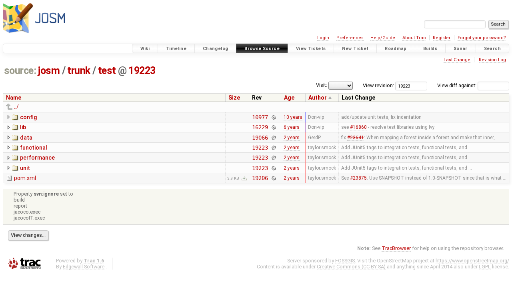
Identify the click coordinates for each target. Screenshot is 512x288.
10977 (260, 117)
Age (289, 97)
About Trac (414, 37)
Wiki (145, 48)
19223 (142, 70)
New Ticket (355, 48)
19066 (260, 137)
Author (317, 97)
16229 (260, 127)
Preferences (350, 37)
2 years (292, 137)
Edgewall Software (83, 267)
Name (13, 97)
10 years (293, 117)
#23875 (358, 178)
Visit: (321, 85)
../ (16, 107)
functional (33, 147)
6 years (292, 127)
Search (492, 48)
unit (25, 168)
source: (20, 70)
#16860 (358, 127)
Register (441, 37)
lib (23, 127)
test (107, 70)
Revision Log (492, 59)
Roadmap (396, 48)
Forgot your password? (482, 37)
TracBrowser (396, 248)
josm (49, 70)
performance (37, 157)
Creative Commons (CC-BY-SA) (351, 267)
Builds (430, 48)
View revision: (378, 85)
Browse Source (262, 48)
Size (234, 97)
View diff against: (457, 85)
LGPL (485, 267)
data (26, 137)
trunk (78, 70)
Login (323, 37)
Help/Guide (382, 37)
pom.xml (25, 178)
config (28, 117)
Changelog (215, 48)
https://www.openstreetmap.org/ (472, 261)
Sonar (461, 48)
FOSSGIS (345, 261)
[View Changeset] (273, 117)
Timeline (176, 48)
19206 (260, 178)
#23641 (355, 137)
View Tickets (311, 48)
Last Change (457, 59)
